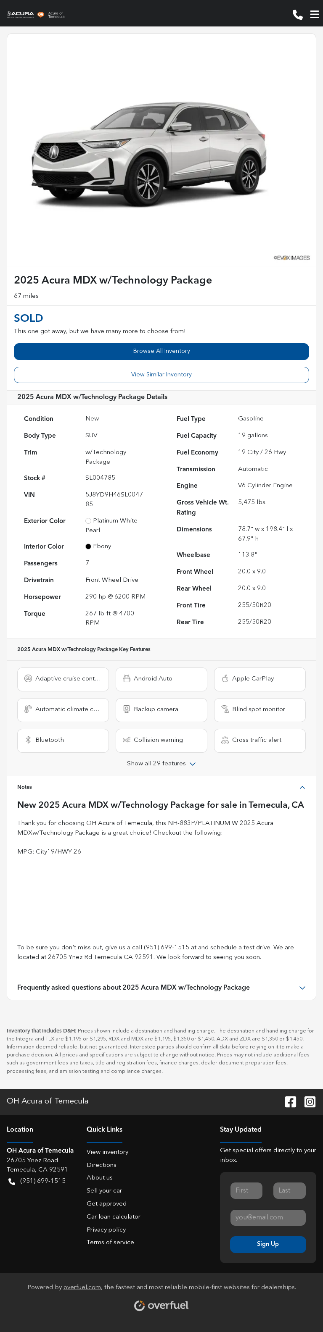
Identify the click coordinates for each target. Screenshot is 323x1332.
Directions (101, 1165)
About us (100, 1178)
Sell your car (104, 1191)
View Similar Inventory (161, 375)
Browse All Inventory (161, 351)
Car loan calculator (113, 1217)
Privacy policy (106, 1230)
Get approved (107, 1204)
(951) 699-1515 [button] (43, 1181)
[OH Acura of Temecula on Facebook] (287, 1101)
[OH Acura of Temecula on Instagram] (306, 1101)
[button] (297, 14)
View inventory (107, 1152)
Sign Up (268, 1244)
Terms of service (110, 1243)
